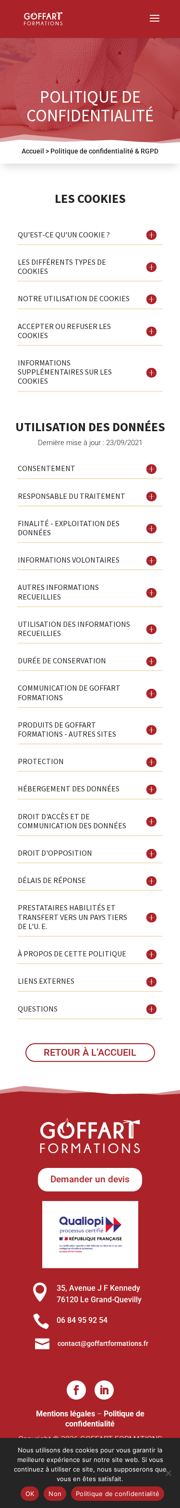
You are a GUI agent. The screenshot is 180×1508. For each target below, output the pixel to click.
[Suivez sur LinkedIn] (104, 1390)
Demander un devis (90, 1179)
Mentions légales (65, 1413)
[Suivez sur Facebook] (76, 1390)
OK (30, 1493)
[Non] (168, 1473)
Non (54, 1493)
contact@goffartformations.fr (103, 1343)
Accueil (33, 151)
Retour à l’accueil (90, 1052)
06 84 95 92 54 (82, 1320)
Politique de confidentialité (104, 1418)
